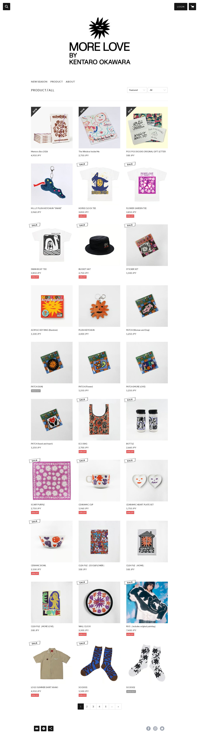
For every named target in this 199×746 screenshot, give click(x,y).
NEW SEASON (39, 81)
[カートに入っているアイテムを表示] (192, 6)
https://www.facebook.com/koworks (148, 728)
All (151, 90)
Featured (133, 90)
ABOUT (70, 81)
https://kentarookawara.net (162, 728)
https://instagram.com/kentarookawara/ (155, 728)
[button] (180, 6)
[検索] (6, 6)
